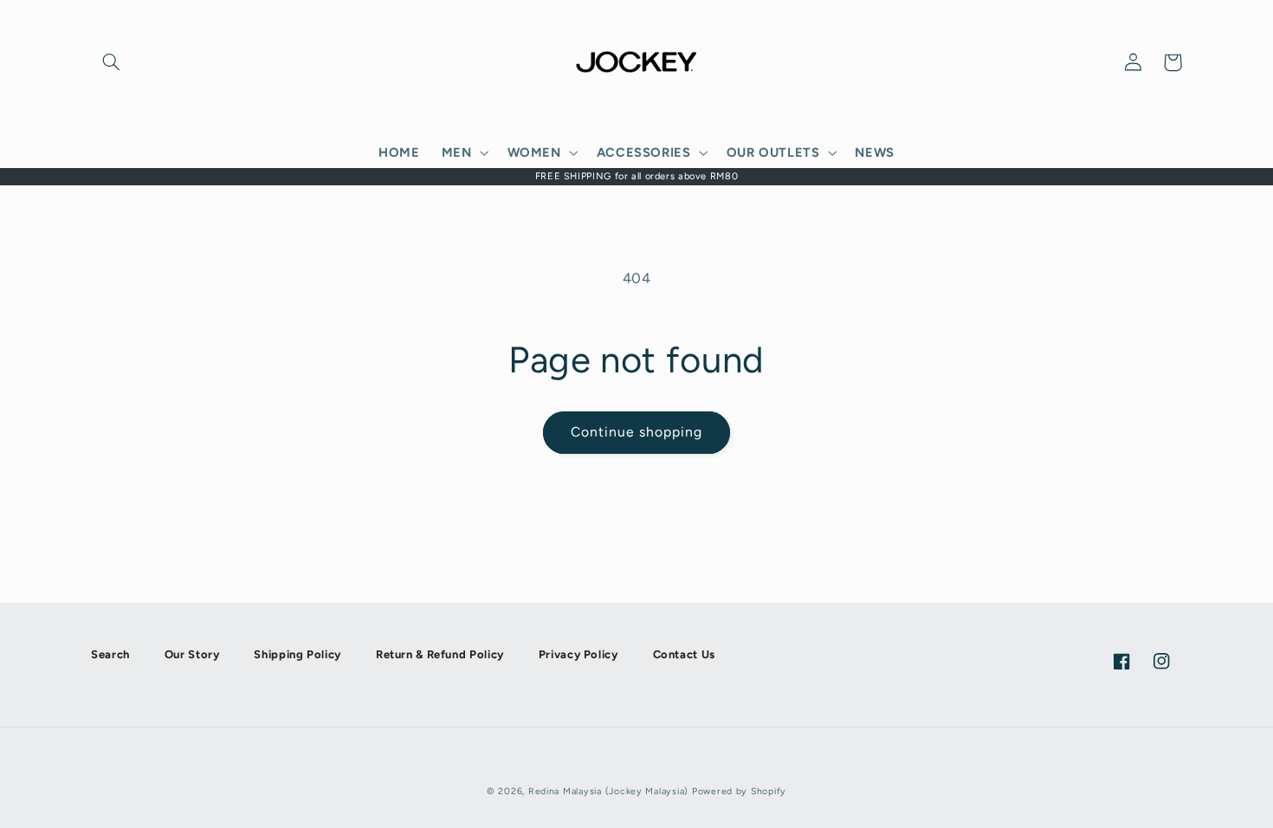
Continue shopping (637, 432)
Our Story (192, 654)
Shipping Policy (297, 654)
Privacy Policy (578, 654)
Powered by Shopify (739, 791)
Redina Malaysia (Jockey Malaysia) (608, 791)
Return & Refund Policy (440, 654)
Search (110, 654)
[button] (111, 62)
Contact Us (684, 654)
